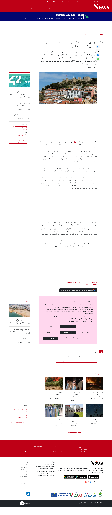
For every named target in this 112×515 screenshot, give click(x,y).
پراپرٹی (15, 8)
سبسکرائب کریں (27, 446)
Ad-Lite (48, 1)
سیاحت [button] (21, 8)
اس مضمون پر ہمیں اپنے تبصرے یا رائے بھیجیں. (76, 361)
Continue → (50, 338)
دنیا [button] (50, 8)
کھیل (6, 8)
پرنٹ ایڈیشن (102, 1)
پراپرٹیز (89, 1)
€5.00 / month (68, 332)
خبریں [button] (60, 8)
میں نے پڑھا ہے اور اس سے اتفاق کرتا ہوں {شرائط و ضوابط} (54, 451)
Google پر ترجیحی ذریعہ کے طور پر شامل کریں (77, 290)
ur (53, 1)
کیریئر (78, 1)
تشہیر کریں (69, 1)
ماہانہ (68, 326)
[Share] (29, 98)
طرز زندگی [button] (33, 8)
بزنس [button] (46, 8)
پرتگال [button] (55, 8)
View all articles (74, 432)
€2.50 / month (85, 332)
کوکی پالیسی (23, 478)
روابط (74, 1)
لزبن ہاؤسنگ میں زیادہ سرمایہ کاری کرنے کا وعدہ (82, 34)
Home (7, 5)
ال (75, 142)
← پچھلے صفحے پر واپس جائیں (17, 141)
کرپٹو (3, 5)
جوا (3, 8)
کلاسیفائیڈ (95, 1)
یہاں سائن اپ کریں (28, 18)
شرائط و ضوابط (23, 481)
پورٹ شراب (26, 8)
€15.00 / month (51, 332)
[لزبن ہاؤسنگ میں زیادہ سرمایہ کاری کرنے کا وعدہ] (68, 88)
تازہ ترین (63, 1)
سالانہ (51, 326)
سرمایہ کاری (40, 8)
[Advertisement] (68, 124)
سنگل (85, 326)
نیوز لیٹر (83, 1)
